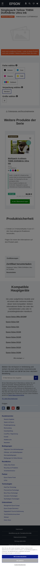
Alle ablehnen (19, 560)
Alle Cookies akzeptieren (20, 556)
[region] (20, 556)
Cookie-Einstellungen (20, 564)
